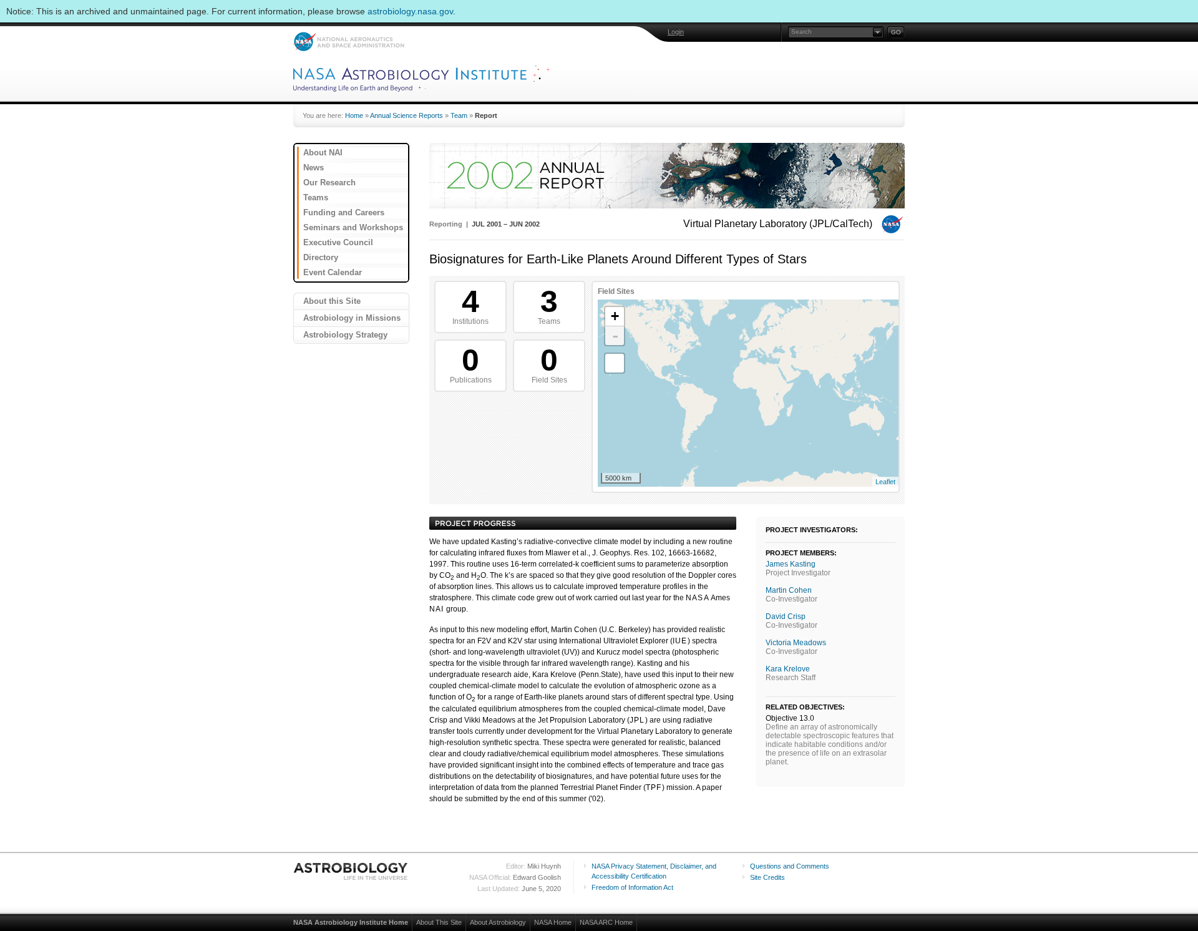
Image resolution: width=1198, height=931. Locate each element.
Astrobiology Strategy (345, 334)
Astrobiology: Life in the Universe (351, 871)
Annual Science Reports (406, 115)
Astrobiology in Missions (352, 318)
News (313, 167)
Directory (320, 257)
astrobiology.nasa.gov (410, 11)
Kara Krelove (788, 669)
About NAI (323, 152)
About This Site (439, 922)
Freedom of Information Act (632, 887)
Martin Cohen (789, 590)
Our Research (329, 182)
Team (458, 115)
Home (354, 115)
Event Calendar (332, 272)
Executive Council (338, 242)
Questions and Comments (789, 866)
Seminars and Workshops (353, 227)
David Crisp (786, 616)
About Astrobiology (498, 922)
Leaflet (885, 481)
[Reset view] (614, 363)
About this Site (332, 301)
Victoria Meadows (796, 642)
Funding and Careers (343, 212)
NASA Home (553, 922)
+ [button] (615, 316)
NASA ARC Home (606, 922)
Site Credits (767, 877)
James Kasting (791, 564)
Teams (315, 197)
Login (676, 32)
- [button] (615, 335)
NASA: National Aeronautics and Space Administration (348, 41)
